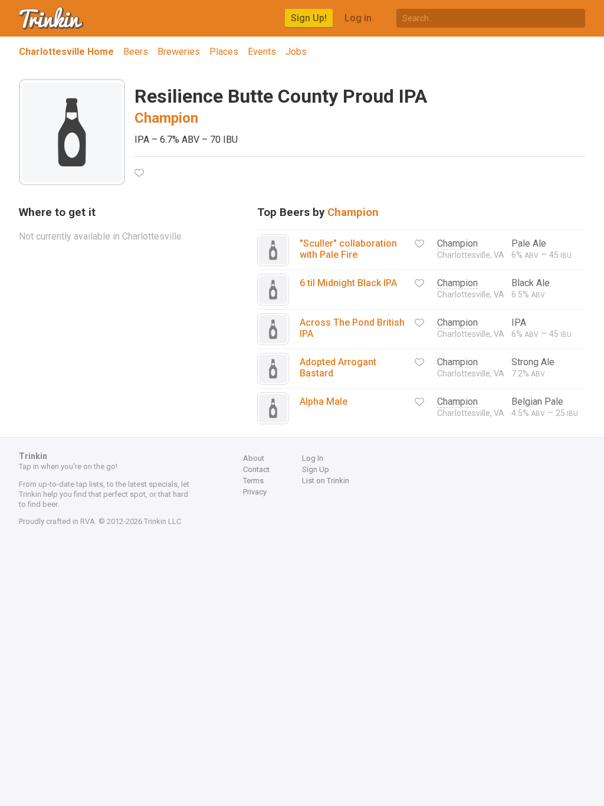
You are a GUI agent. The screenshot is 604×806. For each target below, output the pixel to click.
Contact (256, 469)
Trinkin (52, 18)
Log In (312, 458)
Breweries (178, 51)
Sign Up (315, 469)
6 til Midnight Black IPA (348, 283)
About (253, 458)
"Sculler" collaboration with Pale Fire (348, 249)
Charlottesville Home (66, 51)
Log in (358, 18)
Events (262, 51)
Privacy (255, 491)
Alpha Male (323, 401)
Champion (166, 118)
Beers (135, 51)
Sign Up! (309, 18)
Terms (253, 480)
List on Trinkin (325, 480)
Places (223, 51)
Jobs (296, 51)
